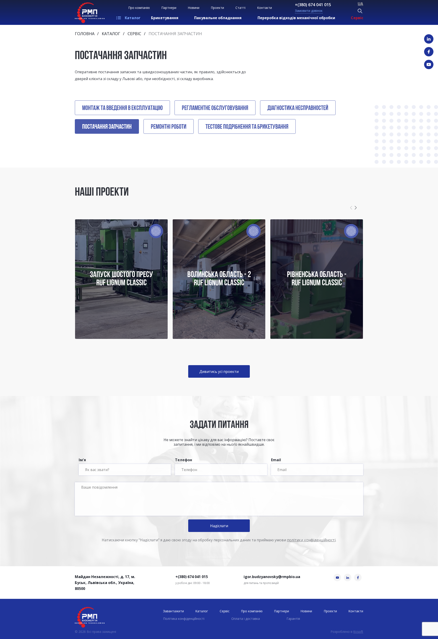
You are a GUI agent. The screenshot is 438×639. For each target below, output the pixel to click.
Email (276, 460)
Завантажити (173, 611)
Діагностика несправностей (297, 108)
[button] (355, 208)
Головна (84, 33)
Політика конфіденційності (183, 618)
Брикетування (164, 17)
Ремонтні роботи (168, 127)
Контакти (264, 7)
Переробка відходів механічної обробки (296, 17)
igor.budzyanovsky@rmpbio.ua (272, 576)
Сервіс (357, 17)
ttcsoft (358, 631)
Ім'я (82, 460)
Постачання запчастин (107, 127)
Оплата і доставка (245, 618)
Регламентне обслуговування (215, 108)
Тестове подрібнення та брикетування (247, 127)
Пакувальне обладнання (218, 17)
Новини (193, 7)
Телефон (183, 460)
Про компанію (139, 7)
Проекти (217, 7)
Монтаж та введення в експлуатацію (122, 108)
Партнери (168, 7)
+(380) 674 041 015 (313, 4)
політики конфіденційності (311, 539)
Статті (240, 7)
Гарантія (293, 618)
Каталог (133, 17)
